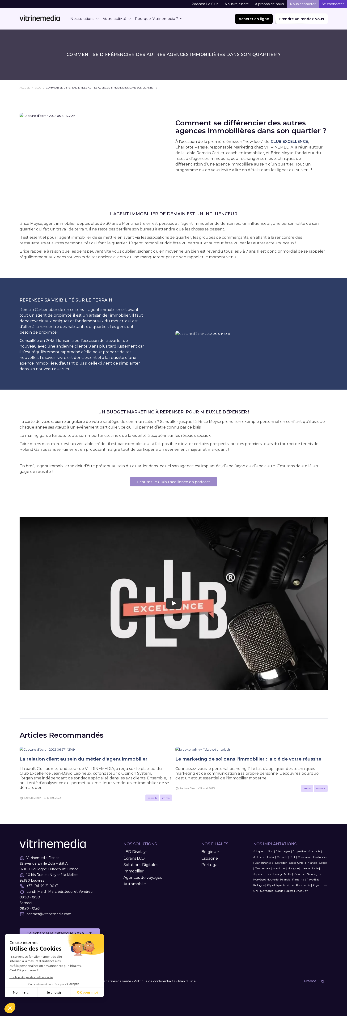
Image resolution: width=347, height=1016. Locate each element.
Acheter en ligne (254, 19)
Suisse (289, 891)
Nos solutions (82, 18)
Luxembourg (273, 874)
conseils (152, 797)
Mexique (299, 874)
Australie (314, 851)
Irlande (305, 868)
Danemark (262, 862)
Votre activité (114, 18)
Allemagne (282, 851)
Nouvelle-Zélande (278, 879)
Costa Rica (320, 857)
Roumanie (303, 885)
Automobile (134, 884)
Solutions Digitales (140, 865)
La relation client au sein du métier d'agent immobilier (84, 759)
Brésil (271, 857)
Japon (257, 874)
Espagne (209, 858)
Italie (315, 868)
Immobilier (133, 871)
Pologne (259, 885)
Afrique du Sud (263, 851)
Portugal (210, 865)
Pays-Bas (312, 879)
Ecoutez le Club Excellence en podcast (173, 482)
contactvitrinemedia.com (49, 914)
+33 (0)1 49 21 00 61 (42, 886)
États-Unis (296, 862)
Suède (279, 891)
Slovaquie (266, 891)
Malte (288, 874)
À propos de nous (269, 4)
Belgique (210, 852)
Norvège (259, 879)
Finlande (311, 862)
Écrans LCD (134, 858)
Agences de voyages (142, 877)
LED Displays (135, 852)
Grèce (323, 862)
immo (165, 797)
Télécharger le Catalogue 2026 (55, 933)
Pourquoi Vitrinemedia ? (156, 18)
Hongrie (293, 868)
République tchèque (280, 885)
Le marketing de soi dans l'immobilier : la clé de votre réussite (248, 759)
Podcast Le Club (205, 4)
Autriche (259, 857)
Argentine (299, 851)
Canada (282, 857)
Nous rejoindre (237, 4)
